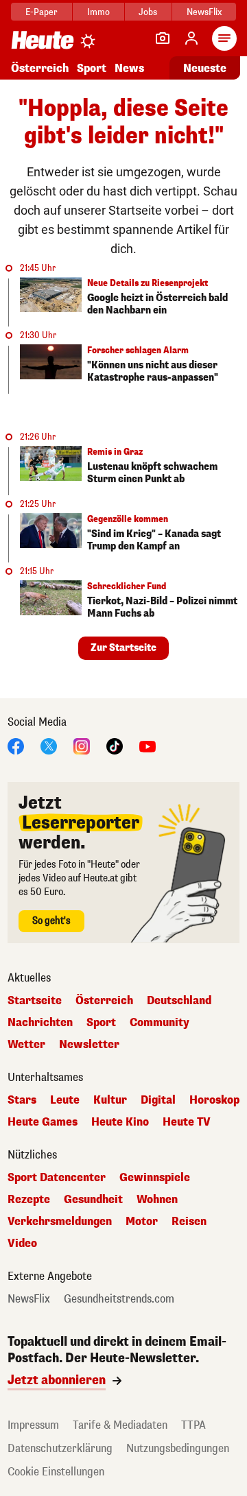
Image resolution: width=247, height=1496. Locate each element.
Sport (91, 68)
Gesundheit (93, 1200)
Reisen (189, 1221)
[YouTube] (147, 745)
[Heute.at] (42, 39)
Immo (98, 12)
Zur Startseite (123, 647)
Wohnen (157, 1200)
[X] (48, 745)
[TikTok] (114, 745)
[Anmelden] (191, 38)
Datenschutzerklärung (60, 1448)
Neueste (204, 68)
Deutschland (179, 1001)
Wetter (26, 1045)
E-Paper (41, 12)
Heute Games (43, 1122)
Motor (142, 1221)
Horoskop (214, 1100)
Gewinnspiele (154, 1178)
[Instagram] (81, 745)
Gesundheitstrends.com (119, 1299)
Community (159, 1023)
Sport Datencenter (57, 1178)
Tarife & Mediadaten (120, 1425)
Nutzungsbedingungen (177, 1448)
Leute (65, 1100)
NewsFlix (204, 12)
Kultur (110, 1100)
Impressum (33, 1425)
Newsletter (89, 1045)
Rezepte (29, 1200)
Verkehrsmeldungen (60, 1221)
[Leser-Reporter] (162, 38)
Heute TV (187, 1122)
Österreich (40, 68)
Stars (22, 1100)
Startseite (35, 1001)
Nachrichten (40, 1023)
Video (22, 1243)
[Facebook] (16, 745)
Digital (158, 1100)
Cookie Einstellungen (56, 1471)
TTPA (193, 1425)
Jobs (148, 12)
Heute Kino (120, 1122)
